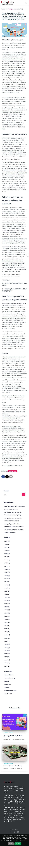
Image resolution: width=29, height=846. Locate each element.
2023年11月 (7, 591)
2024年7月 (7, 566)
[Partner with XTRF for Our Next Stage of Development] (14, 722)
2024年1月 (7, 585)
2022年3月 (7, 653)
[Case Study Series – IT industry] (14, 752)
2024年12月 (7, 556)
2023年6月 (7, 606)
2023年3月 (7, 616)
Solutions (6, 687)
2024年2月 (7, 581)
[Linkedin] (18, 832)
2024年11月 (7, 560)
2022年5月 (7, 647)
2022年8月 (7, 638)
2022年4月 (7, 650)
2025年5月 (7, 553)
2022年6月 (7, 644)
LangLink (6, 681)
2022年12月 (7, 625)
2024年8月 (7, 563)
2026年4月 (7, 541)
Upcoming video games (10, 690)
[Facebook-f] (11, 832)
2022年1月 (7, 660)
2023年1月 (7, 622)
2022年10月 (7, 632)
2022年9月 (7, 635)
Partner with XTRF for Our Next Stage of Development (13, 736)
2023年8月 (7, 600)
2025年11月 (7, 544)
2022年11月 (7, 628)
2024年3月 (7, 578)
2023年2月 (7, 619)
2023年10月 (7, 594)
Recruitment (7, 684)
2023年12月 (7, 588)
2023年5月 (7, 610)
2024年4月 (7, 575)
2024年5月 (7, 572)
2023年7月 (7, 603)
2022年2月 (7, 656)
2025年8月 (7, 550)
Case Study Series (12, 471)
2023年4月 (7, 613)
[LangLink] (8, 3)
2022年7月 (7, 641)
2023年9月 (7, 597)
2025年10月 (7, 547)
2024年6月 (7, 569)
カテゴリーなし (8, 693)
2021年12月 (7, 663)
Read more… (21, 739)
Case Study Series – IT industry (13, 766)
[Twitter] (14, 832)
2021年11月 (7, 666)
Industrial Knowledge (9, 678)
